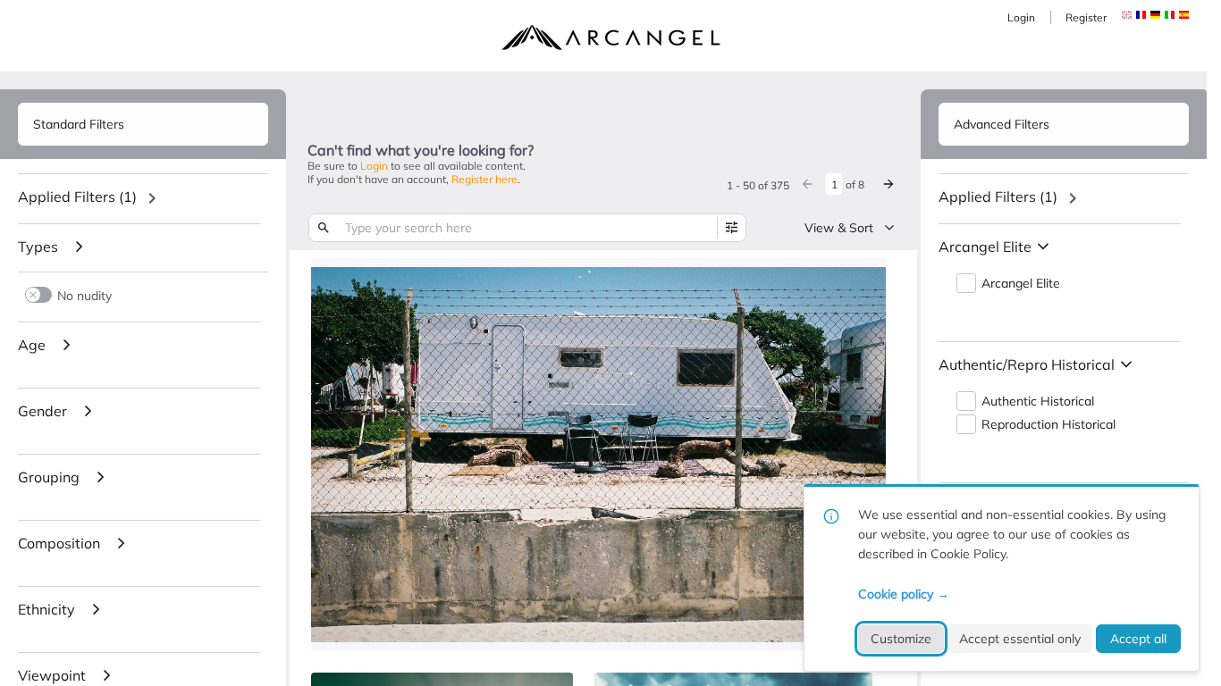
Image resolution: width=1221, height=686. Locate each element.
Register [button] (1086, 17)
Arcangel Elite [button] (1020, 283)
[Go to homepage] (610, 37)
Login (1021, 17)
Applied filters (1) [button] (77, 196)
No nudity (84, 295)
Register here (484, 179)
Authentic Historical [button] (1037, 401)
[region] (143, 198)
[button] (1141, 15)
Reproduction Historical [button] (1048, 424)
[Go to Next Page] (888, 184)
